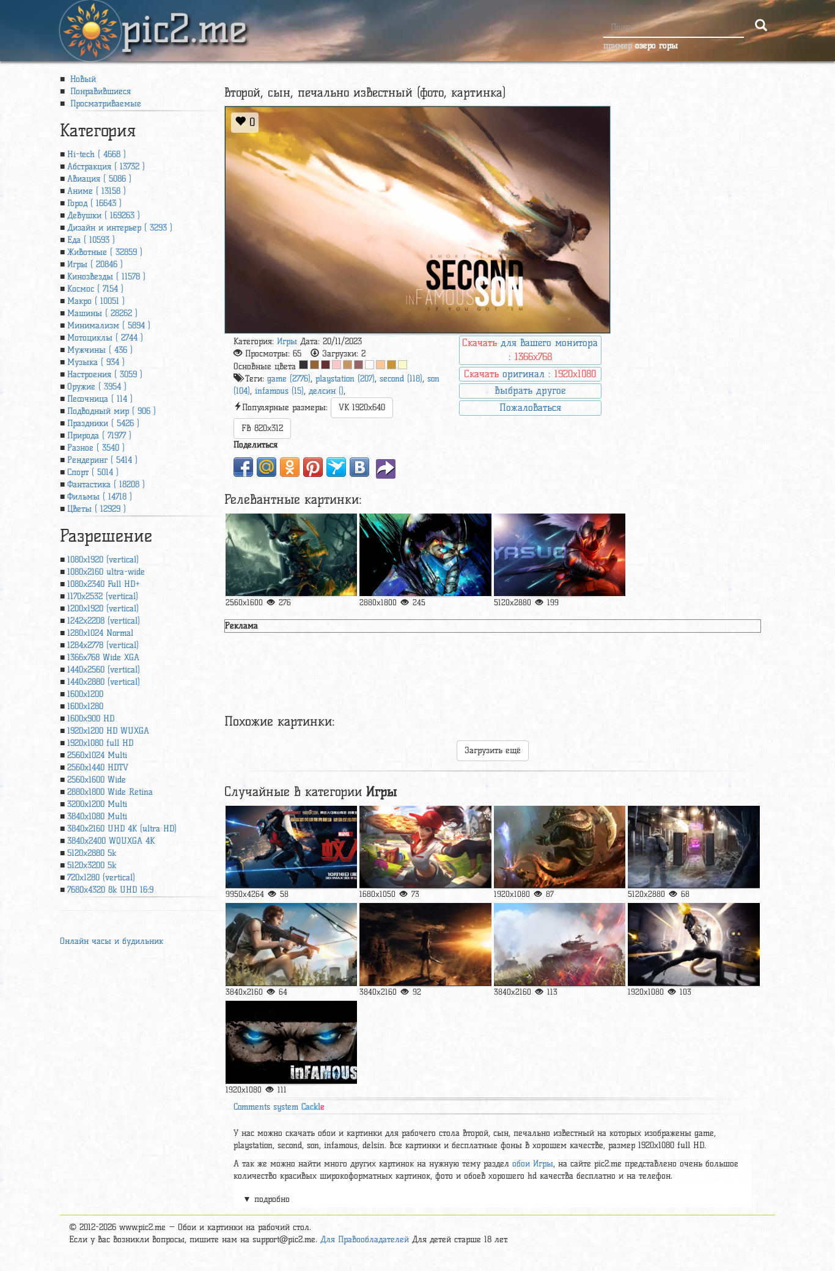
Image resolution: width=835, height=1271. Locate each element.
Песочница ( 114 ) (100, 399)
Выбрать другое (530, 390)
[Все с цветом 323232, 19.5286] (303, 364)
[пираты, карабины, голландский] (291, 555)
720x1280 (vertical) (101, 877)
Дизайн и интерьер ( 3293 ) (119, 228)
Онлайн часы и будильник (111, 941)
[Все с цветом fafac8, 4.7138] (402, 364)
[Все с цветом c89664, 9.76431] (347, 364)
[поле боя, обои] (559, 944)
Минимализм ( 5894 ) (108, 325)
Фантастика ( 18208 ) (106, 484)
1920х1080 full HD (100, 743)
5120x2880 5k (91, 853)
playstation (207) (345, 379)
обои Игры (532, 1164)
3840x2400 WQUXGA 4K (111, 841)
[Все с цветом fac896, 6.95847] (380, 364)
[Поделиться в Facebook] (243, 467)
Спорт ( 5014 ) (93, 472)
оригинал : (530, 374)
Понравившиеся (99, 91)
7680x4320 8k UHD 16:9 (110, 890)
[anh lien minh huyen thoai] (559, 555)
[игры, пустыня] (693, 847)
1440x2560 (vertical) (103, 670)
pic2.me (184, 18)
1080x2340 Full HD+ (103, 584)
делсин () (326, 391)
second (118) (401, 379)
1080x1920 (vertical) (103, 559)
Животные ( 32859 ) (104, 252)
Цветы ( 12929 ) (96, 509)
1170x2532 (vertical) (102, 596)
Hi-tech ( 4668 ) (96, 154)
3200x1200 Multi (97, 804)
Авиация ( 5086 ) (99, 179)
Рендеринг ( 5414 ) (102, 460)
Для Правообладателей (364, 1239)
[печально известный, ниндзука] (291, 1042)
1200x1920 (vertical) (103, 608)
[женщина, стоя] (425, 944)
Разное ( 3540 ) (96, 448)
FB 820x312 (262, 428)
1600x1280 (85, 706)
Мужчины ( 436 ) (100, 350)
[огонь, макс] (291, 944)
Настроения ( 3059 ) (104, 374)
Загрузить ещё (493, 750)
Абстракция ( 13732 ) (106, 166)
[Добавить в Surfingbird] (336, 467)
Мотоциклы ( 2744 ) (105, 338)
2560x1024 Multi (97, 755)
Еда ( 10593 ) (91, 240)
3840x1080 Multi (97, 816)
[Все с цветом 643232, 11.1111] (325, 364)
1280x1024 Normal (100, 633)
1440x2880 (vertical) (103, 682)
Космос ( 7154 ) (95, 289)
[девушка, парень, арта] (693, 944)
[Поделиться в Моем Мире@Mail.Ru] (266, 467)
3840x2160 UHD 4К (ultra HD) (122, 828)
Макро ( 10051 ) (96, 301)
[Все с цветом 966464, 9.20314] (358, 364)
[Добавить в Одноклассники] (290, 467)
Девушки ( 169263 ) (103, 215)
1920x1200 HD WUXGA (108, 731)
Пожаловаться (530, 407)
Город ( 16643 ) (94, 203)
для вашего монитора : (530, 350)
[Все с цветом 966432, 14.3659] (314, 364)
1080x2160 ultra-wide (106, 572)
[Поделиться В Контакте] (359, 467)
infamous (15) (279, 391)
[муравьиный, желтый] (291, 847)
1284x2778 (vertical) (103, 645)
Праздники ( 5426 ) (103, 423)
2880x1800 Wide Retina (110, 792)
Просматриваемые (104, 103)
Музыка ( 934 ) (96, 362)
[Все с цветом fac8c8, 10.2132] (336, 364)
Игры (287, 341)
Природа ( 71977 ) (99, 435)
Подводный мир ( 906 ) (111, 411)
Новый (81, 79)
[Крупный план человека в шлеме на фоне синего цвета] (425, 555)
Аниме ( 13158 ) (96, 191)
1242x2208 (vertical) (103, 621)
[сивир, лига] (425, 847)
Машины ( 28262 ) (102, 313)
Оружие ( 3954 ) (97, 386)
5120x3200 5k (91, 865)
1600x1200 (85, 694)
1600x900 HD (90, 718)
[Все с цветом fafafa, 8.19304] (369, 364)
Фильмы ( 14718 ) (99, 497)
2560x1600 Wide (96, 780)
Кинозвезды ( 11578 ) (106, 276)
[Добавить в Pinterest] (313, 467)
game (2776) (289, 379)
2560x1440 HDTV (97, 767)
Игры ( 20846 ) (95, 264)
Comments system (279, 1107)
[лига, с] (559, 847)
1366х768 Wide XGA (103, 657)
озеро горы (656, 45)
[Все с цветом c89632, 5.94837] (391, 364)
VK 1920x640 (362, 407)
